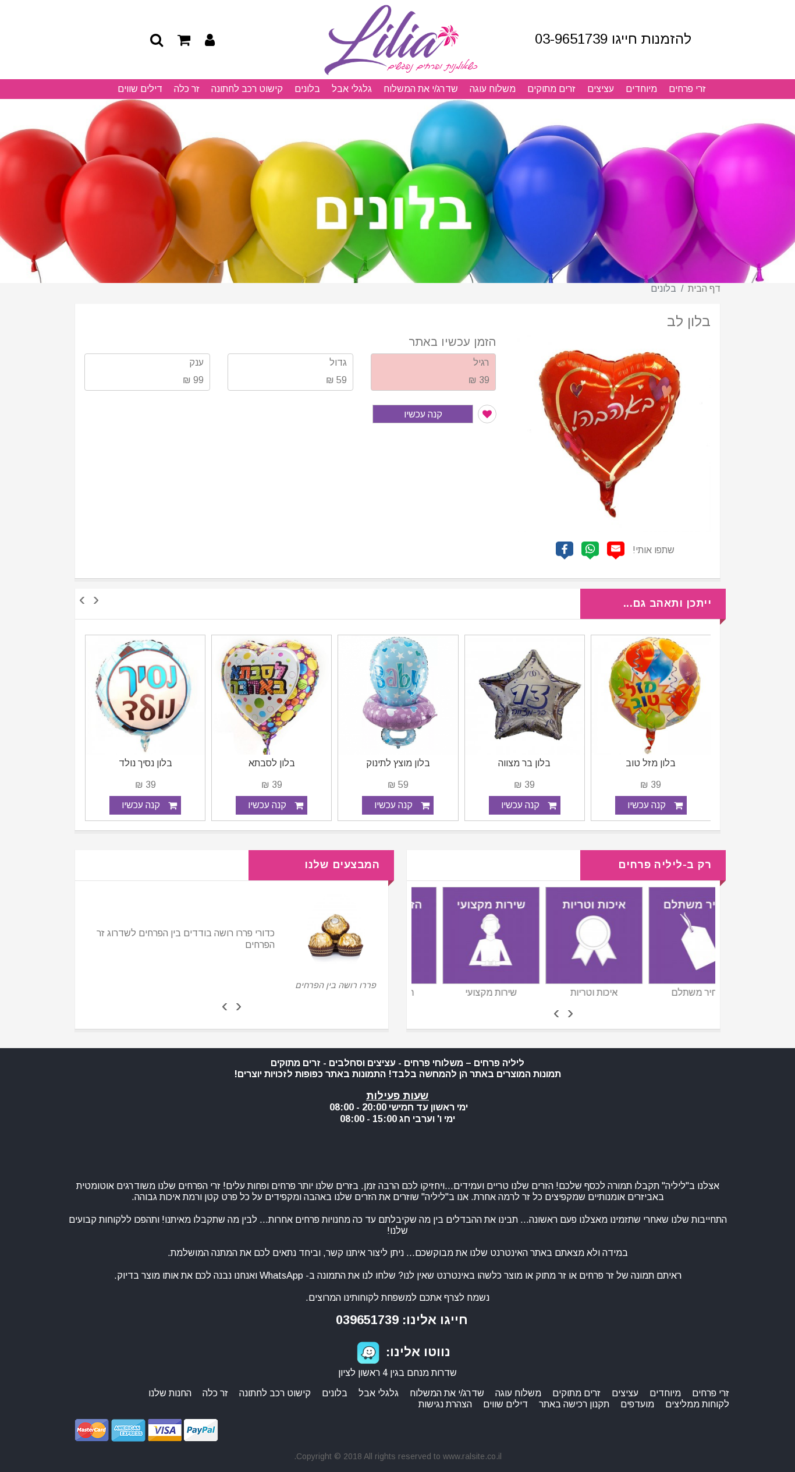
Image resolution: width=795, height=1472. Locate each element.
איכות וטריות (666, 992)
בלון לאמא (145, 763)
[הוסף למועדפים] (487, 414)
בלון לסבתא (398, 763)
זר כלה (187, 89)
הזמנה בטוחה (461, 992)
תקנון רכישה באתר (574, 1404)
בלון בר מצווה (650, 763)
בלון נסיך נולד (272, 763)
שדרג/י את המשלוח (421, 89)
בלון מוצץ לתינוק (524, 763)
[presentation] (96, 600)
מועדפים (637, 1404)
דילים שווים (140, 89)
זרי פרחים (687, 89)
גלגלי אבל (352, 89)
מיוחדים (641, 89)
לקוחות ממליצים (697, 1404)
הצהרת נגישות (445, 1404)
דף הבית (704, 288)
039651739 (367, 1319)
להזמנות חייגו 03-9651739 (613, 38)
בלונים (307, 89)
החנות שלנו (169, 1393)
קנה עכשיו (423, 414)
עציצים (600, 89)
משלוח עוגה (493, 89)
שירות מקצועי (564, 992)
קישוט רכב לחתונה (247, 89)
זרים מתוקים (551, 89)
